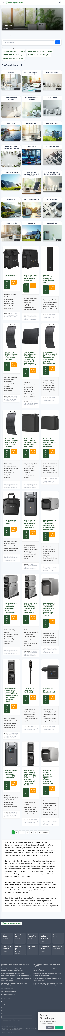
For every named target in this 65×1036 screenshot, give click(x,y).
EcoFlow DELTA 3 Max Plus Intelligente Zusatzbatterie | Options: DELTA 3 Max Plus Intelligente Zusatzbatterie (49, 777)
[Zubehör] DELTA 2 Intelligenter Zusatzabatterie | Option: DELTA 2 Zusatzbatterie (11, 774)
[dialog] (51, 1021)
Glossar (4, 1014)
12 (27, 832)
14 (35, 832)
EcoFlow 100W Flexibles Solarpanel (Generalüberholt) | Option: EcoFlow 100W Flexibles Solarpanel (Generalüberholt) (50, 357)
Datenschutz (6, 1004)
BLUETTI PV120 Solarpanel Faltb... (13, 59)
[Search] (60, 2)
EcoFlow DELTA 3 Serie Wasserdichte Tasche (11, 522)
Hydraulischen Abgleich (8, 994)
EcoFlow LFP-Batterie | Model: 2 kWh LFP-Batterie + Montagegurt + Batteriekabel (30, 442)
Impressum (5, 1001)
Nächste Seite (43, 832)
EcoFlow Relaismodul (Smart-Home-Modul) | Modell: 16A (48, 278)
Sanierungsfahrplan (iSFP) (8, 991)
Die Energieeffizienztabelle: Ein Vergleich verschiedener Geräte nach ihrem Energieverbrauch (16, 974)
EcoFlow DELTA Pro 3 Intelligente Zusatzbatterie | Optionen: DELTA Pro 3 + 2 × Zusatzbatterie (30, 607)
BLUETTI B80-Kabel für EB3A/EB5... (39, 55)
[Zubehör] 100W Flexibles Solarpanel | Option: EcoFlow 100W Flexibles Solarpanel (11, 442)
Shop (7, 284)
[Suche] (57, 42)
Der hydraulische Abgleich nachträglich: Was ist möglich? (47, 965)
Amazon (13, 282)
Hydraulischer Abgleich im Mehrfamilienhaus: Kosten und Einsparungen (14, 983)
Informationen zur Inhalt (9, 1011)
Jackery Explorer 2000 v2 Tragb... (14, 51)
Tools (4, 1017)
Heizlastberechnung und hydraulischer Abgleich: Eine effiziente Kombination (47, 974)
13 (31, 832)
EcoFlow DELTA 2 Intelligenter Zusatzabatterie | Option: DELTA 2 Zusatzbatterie (29, 523)
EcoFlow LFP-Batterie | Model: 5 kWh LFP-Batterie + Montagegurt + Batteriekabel (49, 442)
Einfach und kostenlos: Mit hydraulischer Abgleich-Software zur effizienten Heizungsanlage (48, 983)
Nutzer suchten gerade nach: (12, 48)
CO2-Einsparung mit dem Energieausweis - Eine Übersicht (15, 965)
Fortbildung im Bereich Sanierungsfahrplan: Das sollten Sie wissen (47, 969)
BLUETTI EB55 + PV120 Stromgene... (14, 55)
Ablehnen (50, 1027)
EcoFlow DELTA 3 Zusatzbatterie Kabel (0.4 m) (29, 690)
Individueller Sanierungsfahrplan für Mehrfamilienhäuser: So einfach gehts (12, 969)
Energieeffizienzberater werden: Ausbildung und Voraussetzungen (47, 979)
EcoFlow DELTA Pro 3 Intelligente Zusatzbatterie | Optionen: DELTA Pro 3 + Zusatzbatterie (11, 607)
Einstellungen (51, 1025)
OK (59, 1027)
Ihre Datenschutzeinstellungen (11, 1020)
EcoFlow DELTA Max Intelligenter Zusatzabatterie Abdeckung (30, 277)
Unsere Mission (6, 1008)
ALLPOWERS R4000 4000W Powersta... (39, 51)
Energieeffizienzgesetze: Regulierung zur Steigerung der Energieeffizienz (16, 979)
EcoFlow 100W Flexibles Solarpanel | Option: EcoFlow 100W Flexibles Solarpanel (11, 355)
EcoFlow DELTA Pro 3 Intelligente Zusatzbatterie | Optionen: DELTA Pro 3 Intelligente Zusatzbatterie (49, 524)
